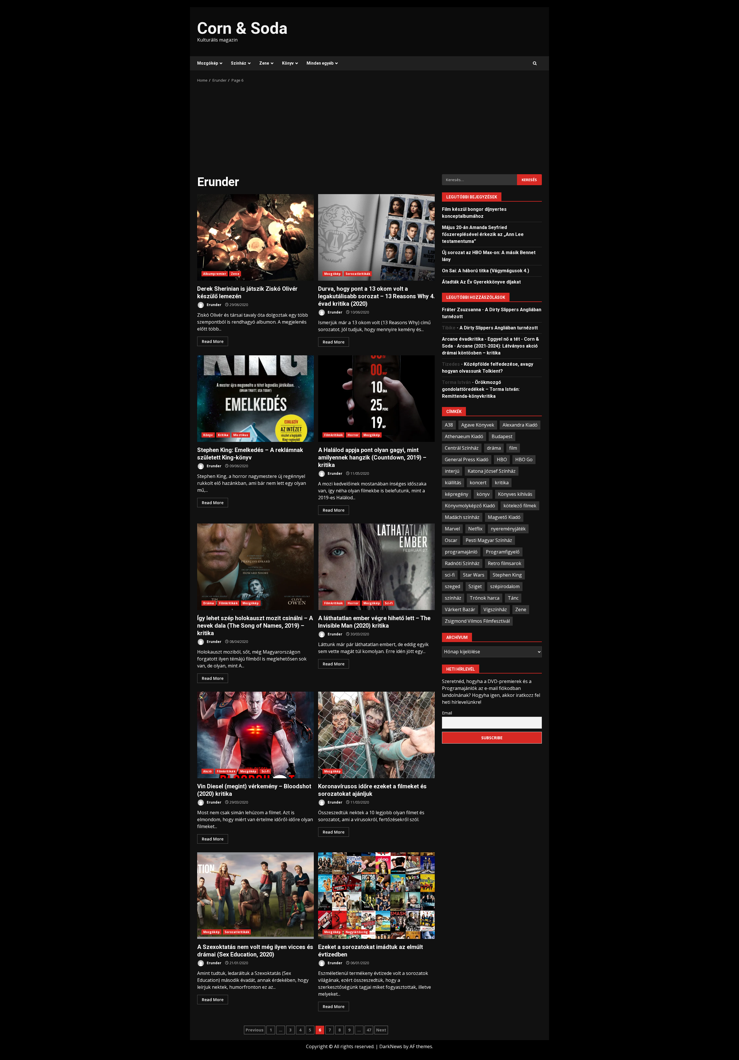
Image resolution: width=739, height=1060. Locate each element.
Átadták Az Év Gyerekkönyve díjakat (481, 281)
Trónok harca (484, 597)
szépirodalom (505, 586)
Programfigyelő (503, 551)
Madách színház (462, 517)
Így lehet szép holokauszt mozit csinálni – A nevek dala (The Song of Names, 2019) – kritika (255, 567)
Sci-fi (389, 603)
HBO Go (524, 459)
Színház (238, 63)
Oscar (451, 540)
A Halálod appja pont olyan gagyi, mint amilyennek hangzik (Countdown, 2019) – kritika (376, 398)
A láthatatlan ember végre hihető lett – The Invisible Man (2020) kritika (376, 567)
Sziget (475, 586)
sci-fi (450, 574)
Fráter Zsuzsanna (461, 309)
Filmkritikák (333, 435)
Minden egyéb (320, 63)
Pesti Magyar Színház (489, 540)
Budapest (502, 436)
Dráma (208, 603)
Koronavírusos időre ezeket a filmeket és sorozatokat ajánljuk (376, 735)
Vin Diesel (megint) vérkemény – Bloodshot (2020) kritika (255, 735)
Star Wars (473, 574)
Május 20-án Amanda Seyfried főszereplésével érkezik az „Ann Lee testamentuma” (483, 234)
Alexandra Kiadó (520, 424)
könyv (483, 494)
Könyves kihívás (515, 494)
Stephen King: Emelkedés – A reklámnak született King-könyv (255, 398)
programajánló (461, 551)
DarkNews (390, 1046)
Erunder (213, 304)
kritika (502, 482)
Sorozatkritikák (358, 274)
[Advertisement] (369, 126)
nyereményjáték (508, 528)
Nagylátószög (357, 932)
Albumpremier (214, 274)
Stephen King (507, 574)
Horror (353, 435)
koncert (478, 482)
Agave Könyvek (477, 424)
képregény (456, 494)
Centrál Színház (462, 447)
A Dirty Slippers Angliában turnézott (499, 327)
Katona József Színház (492, 471)
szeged (452, 586)
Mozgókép (207, 63)
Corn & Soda (242, 28)
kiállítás (453, 482)
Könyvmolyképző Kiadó (470, 505)
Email (447, 712)
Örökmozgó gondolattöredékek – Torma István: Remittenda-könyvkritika (481, 389)
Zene (264, 63)
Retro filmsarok (504, 563)
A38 (449, 424)
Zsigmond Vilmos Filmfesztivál (477, 621)
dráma (494, 447)
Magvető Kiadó (504, 517)
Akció (207, 771)
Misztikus (240, 435)
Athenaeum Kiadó (464, 436)
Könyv (288, 63)
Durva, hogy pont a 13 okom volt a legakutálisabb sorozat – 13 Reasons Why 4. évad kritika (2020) (376, 237)
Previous (255, 1030)
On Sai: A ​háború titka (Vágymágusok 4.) (485, 270)
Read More (212, 341)
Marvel (452, 528)
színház (453, 597)
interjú (452, 471)
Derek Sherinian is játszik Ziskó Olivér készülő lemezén (255, 237)
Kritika (223, 435)
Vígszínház (495, 609)
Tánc (513, 597)
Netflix (475, 528)
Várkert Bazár (460, 609)
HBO (502, 459)
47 (369, 1030)
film (513, 447)
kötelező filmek (519, 505)
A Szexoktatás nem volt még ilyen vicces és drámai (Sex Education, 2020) (255, 895)
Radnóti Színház (462, 563)
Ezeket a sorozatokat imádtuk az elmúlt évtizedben (376, 895)
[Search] (535, 63)
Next (381, 1030)
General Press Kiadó (466, 459)
